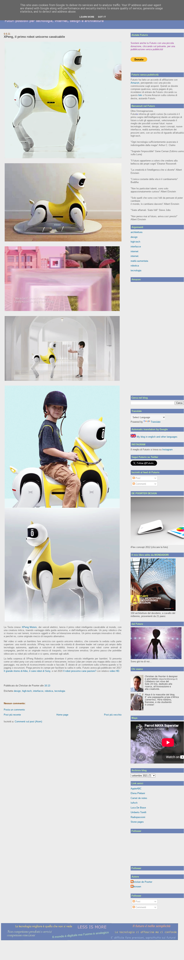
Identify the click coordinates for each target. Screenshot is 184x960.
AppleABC (136, 788)
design (17, 691)
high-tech (27, 691)
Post (137, 478)
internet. (135, 256)
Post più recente (12, 714)
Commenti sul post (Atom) (28, 721)
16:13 (47, 685)
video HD (114, 671)
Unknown (136, 886)
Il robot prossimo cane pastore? (79, 671)
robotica (49, 691)
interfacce (38, 691)
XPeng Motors (29, 627)
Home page (62, 714)
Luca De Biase (138, 807)
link (140, 95)
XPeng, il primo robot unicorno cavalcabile (34, 36)
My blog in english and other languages (156, 436)
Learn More (86, 16)
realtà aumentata (139, 261)
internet (134, 251)
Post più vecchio (112, 714)
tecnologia (59, 691)
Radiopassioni (138, 817)
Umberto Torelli (138, 812)
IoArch (134, 802)
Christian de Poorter (142, 882)
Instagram (167, 449)
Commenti (140, 484)
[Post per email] (51, 685)
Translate (155, 421)
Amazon (135, 82)
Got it (102, 16)
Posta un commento (14, 709)
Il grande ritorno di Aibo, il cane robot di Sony (27, 671)
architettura (136, 232)
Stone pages (137, 821)
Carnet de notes (139, 798)
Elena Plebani (138, 793)
